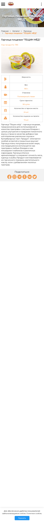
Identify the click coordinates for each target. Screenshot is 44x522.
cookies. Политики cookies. (30, 513)
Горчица (27, 31)
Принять (22, 518)
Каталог (16, 31)
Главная (5, 31)
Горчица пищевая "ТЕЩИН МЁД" (21, 33)
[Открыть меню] (3, 4)
